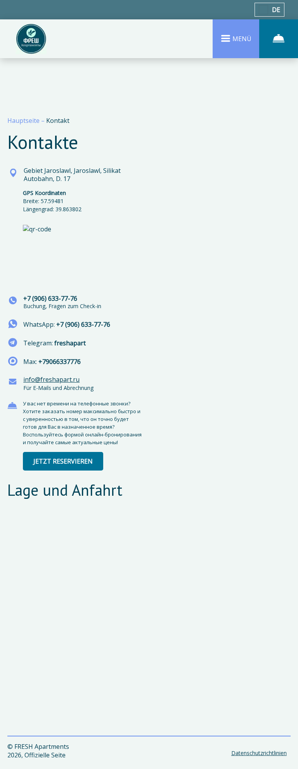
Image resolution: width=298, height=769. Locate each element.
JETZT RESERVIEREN (63, 461)
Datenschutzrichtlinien (259, 753)
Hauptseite (24, 120)
